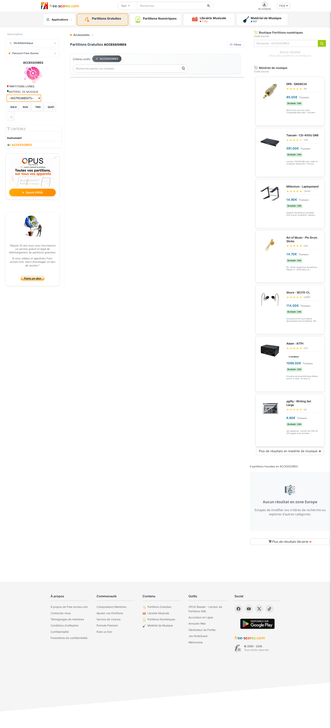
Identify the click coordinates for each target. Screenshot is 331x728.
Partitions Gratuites (159, 606)
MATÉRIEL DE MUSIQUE (23, 91)
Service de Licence (108, 619)
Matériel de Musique (160, 625)
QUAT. (51, 107)
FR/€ (282, 5)
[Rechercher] (208, 6)
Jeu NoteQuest (197, 636)
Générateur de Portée (201, 629)
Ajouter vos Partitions (110, 613)
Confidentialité (60, 631)
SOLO (13, 107)
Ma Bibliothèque (23, 43)
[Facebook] (238, 609)
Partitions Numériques (161, 619)
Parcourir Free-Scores (25, 53)
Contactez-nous (61, 613)
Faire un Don (104, 631)
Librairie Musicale (158, 613)
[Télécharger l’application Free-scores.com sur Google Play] (257, 624)
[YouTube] (249, 609)
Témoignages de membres (67, 619)
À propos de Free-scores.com (69, 606)
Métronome (195, 642)
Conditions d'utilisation (65, 625)
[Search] (183, 68)
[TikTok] (269, 609)
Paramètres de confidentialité (69, 638)
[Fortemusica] (237, 648)
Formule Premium (107, 625)
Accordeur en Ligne (200, 617)
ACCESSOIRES (21, 145)
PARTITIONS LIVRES (21, 86)
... (11, 116)
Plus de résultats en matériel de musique (290, 451)
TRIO (38, 107)
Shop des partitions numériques (290, 55)
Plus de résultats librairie (291, 542)
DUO (25, 107)
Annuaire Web (197, 623)
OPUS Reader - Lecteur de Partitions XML (205, 609)
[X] (259, 609)
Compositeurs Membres (111, 606)
